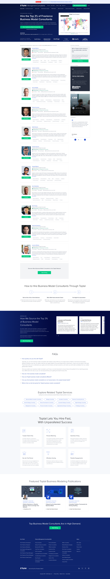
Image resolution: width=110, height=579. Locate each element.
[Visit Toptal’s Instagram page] (89, 568)
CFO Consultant (47, 259)
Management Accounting (50, 198)
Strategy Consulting (50, 399)
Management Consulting (30, 405)
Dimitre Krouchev (35, 107)
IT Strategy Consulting (80, 405)
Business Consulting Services (78, 399)
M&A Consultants (60, 8)
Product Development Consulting (46, 402)
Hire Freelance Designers (25, 544)
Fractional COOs (52, 551)
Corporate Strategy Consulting (64, 402)
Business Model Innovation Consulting (33, 399)
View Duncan (26, 98)
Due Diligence (55, 81)
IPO (48, 60)
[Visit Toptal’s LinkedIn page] (79, 568)
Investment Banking (43, 62)
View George (26, 59)
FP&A (45, 60)
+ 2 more (61, 259)
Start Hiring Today (26, 341)
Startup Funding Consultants (70, 8)
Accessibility (68, 573)
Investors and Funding (50, 502)
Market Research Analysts (45, 8)
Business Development (36, 200)
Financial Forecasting (56, 121)
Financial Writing (62, 80)
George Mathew (35, 48)
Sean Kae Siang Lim (36, 225)
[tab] (78, 139)
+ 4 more (63, 101)
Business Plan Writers (39, 547)
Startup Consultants (87, 8)
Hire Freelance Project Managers (26, 553)
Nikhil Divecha (35, 127)
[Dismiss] (89, 1)
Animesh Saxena (35, 146)
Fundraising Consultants (29, 8)
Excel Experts (37, 558)
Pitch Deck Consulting (47, 140)
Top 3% (48, 5)
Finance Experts (38, 542)
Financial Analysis (57, 101)
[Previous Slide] (75, 140)
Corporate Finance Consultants (41, 553)
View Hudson (26, 79)
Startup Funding (48, 81)
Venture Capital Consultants (67, 559)
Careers (78, 549)
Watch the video (78, 108)
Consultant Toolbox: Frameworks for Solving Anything (78, 504)
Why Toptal (79, 542)
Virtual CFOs (64, 561)
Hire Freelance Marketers (25, 547)
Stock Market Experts (66, 557)
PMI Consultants (79, 8)
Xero (41, 257)
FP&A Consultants (52, 547)
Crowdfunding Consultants (40, 555)
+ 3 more (60, 62)
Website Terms (62, 573)
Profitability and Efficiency (28, 502)
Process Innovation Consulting (46, 405)
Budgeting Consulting (56, 99)
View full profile (26, 52)
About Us (63, 5)
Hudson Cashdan (35, 68)
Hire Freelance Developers (25, 542)
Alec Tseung (34, 205)
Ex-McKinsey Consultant (54, 80)
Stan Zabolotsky (35, 186)
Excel (34, 101)
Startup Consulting (60, 139)
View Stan (26, 197)
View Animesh (26, 157)
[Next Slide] (85, 140)
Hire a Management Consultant (79, 5)
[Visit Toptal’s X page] (82, 568)
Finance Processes (73, 502)
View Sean (26, 236)
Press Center (79, 547)
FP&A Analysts (53, 8)
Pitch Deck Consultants (66, 549)
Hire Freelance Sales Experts (25, 557)
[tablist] (80, 139)
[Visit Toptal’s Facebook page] (85, 568)
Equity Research (42, 81)
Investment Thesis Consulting (41, 101)
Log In (89, 5)
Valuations (60, 60)
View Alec (26, 217)
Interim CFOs (37, 8)
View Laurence (26, 256)
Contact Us (79, 544)
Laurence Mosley (35, 245)
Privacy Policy (56, 573)
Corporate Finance (35, 62)
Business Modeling (36, 60)
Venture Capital (35, 81)
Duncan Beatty (35, 87)
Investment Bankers (52, 560)
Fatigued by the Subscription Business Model (53, 504)
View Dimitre (26, 118)
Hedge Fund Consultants (53, 555)
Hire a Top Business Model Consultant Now (32, 27)
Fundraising (63, 119)
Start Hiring (44, 272)
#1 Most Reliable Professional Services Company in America (61, 1)
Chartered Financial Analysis (45, 80)
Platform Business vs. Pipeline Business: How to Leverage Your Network (31, 505)
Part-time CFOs (65, 547)
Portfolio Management (36, 160)
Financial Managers (47, 257)
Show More (34, 58)
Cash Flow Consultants (39, 549)
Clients (57, 5)
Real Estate (40, 140)
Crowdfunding (50, 62)
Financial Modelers (52, 542)
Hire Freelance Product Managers (26, 555)
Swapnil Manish (35, 166)
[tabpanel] (80, 128)
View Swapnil (26, 177)
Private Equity (50, 139)
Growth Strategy (49, 101)
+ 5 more (61, 200)
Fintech (56, 62)
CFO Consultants (38, 551)
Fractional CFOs (52, 549)
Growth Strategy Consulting (29, 402)
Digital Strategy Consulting (80, 402)
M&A (41, 60)
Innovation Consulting (63, 399)
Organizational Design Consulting (64, 405)
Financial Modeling (54, 60)
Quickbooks (42, 119)
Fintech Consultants (52, 544)
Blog (60, 5)
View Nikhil (26, 138)
